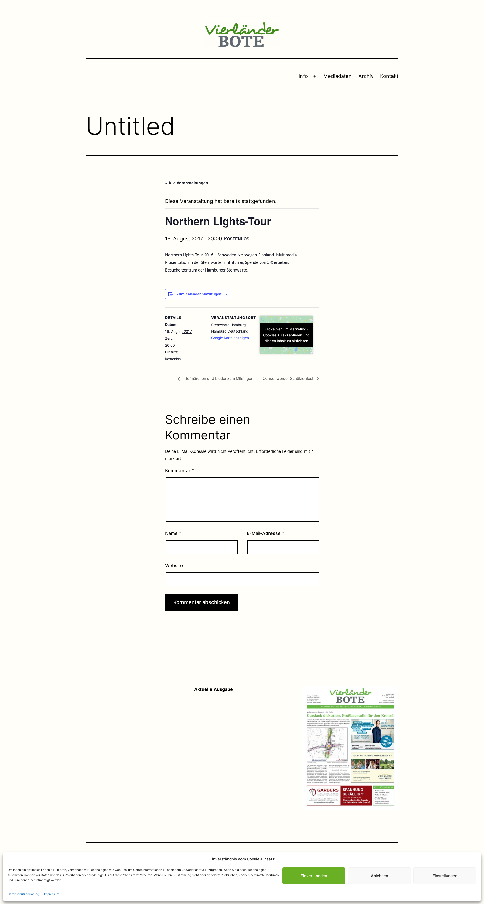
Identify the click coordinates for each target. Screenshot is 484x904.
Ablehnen (379, 875)
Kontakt (389, 76)
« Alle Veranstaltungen (186, 183)
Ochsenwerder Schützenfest (288, 378)
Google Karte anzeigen (230, 338)
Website (174, 565)
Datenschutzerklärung (23, 894)
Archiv (366, 76)
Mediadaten (337, 76)
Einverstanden (314, 875)
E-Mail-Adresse (265, 533)
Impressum (51, 894)
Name (173, 533)
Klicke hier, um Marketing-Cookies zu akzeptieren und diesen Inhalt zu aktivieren (286, 335)
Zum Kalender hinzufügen (199, 293)
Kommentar (179, 470)
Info (303, 76)
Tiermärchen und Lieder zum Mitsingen (218, 378)
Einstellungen (445, 875)
